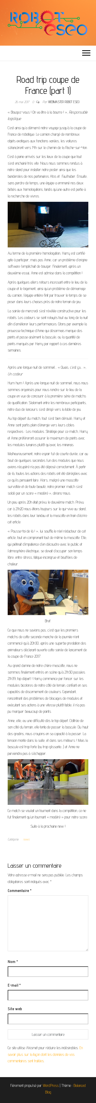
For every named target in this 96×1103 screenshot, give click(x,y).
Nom (13, 961)
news (26, 839)
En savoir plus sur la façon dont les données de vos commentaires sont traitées (45, 1054)
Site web (15, 1008)
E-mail (14, 985)
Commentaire (19, 890)
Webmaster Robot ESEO (63, 102)
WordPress (51, 1085)
